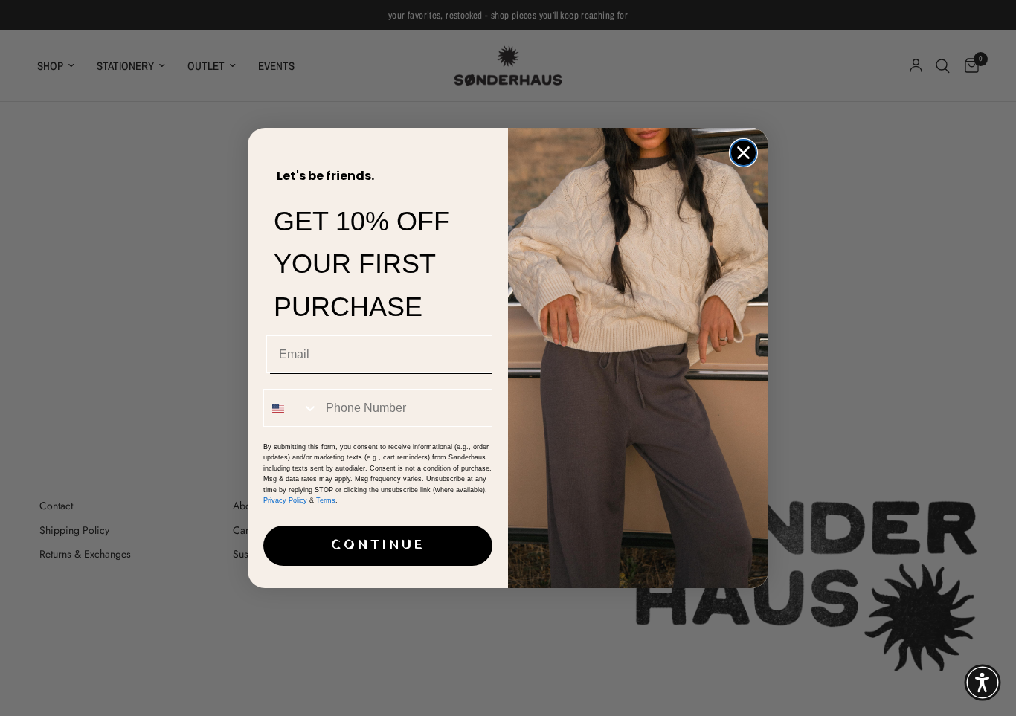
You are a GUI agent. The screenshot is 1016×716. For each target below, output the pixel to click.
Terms (325, 500)
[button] (982, 682)
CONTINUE (378, 545)
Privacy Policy (285, 500)
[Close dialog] (743, 153)
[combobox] (291, 408)
